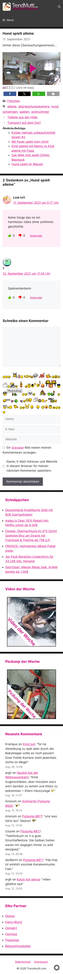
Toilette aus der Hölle (22, 117)
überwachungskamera (34, 106)
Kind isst (29, 744)
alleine (11, 106)
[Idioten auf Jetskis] (31, 622)
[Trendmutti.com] (21, 6)
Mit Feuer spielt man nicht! (30, 141)
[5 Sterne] (13, 87)
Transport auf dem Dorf (24, 122)
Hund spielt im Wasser (27, 164)
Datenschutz (23, 961)
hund (54, 106)
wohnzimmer (40, 112)
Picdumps (12, 940)
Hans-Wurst (13, 922)
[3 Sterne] (9, 87)
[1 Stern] (4, 87)
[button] (59, 6)
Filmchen (13, 101)
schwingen (10, 112)
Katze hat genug (28, 879)
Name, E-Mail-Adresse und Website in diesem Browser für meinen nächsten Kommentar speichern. (31, 466)
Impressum (41, 961)
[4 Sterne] (11, 87)
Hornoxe (11, 934)
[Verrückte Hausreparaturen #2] (31, 694)
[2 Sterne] (6, 87)
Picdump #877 (32, 816)
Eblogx (10, 916)
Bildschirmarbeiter (18, 946)
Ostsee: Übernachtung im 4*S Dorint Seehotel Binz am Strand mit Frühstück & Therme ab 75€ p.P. (31, 535)
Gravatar (18, 447)
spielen (24, 112)
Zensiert (11, 928)
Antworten (36, 235)
